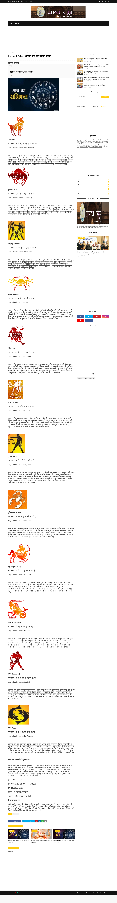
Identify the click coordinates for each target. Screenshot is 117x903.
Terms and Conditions (98, 892)
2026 (93, 179)
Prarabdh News (13, 59)
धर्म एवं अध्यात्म (14, 53)
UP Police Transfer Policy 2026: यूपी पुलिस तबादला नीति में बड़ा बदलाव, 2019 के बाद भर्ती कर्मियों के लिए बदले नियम (96, 65)
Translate (103, 106)
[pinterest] (108, 1)
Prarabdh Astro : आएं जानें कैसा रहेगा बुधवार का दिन (63, 840)
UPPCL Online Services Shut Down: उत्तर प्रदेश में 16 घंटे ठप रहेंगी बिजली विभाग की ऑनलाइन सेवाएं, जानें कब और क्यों (96, 78)
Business (80, 378)
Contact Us (88, 892)
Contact (18, 1)
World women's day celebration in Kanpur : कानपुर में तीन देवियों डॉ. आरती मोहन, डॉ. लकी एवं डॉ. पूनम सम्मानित (96, 84)
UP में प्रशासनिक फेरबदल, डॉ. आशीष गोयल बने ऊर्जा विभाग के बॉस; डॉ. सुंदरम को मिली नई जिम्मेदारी (95, 59)
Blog (18, 892)
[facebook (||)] (89, 320)
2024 (93, 184)
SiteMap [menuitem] (17, 23)
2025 (93, 181)
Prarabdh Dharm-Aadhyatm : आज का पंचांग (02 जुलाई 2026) (41, 841)
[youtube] (105, 1)
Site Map (31, 1)
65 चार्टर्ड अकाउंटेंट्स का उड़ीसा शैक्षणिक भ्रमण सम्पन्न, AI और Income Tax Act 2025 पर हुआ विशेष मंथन (96, 71)
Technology (91, 378)
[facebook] (97, 1)
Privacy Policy (24, 1)
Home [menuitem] (10, 23)
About (13, 1)
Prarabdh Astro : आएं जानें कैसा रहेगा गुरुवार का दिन (18, 840)
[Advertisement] (58, 40)
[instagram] (102, 1)
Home (9, 1)
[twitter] (100, 1)
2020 (93, 193)
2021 (93, 191)
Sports (85, 378)
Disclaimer (106, 892)
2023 (93, 186)
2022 (93, 189)
